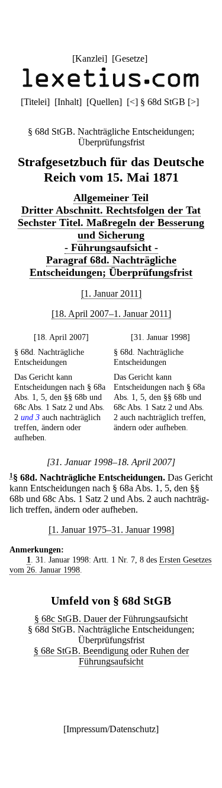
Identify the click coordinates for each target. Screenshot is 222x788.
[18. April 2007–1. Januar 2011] (111, 314)
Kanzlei (89, 58)
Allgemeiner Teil (111, 198)
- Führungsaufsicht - (111, 247)
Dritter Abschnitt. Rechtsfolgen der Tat (111, 210)
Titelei (35, 102)
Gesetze (129, 58)
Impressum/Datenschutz (111, 729)
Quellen (104, 102)
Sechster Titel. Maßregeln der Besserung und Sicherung (111, 229)
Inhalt (68, 102)
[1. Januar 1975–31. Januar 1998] (111, 530)
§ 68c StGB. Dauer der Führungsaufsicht (111, 619)
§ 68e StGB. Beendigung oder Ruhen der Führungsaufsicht (111, 656)
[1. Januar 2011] (111, 293)
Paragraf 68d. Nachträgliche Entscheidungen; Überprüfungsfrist (111, 266)
